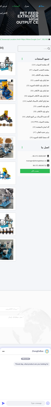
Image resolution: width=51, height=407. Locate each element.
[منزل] (41, 6)
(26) (41, 106)
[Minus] (3, 351)
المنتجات (16, 6)
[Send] (3, 403)
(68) (40, 75)
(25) (37, 85)
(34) (40, 122)
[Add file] (48, 403)
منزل (26, 6)
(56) (36, 96)
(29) (39, 137)
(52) (39, 80)
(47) (41, 132)
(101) (36, 101)
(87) (39, 70)
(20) (41, 127)
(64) (35, 117)
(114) (40, 65)
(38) (41, 111)
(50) (39, 91)
